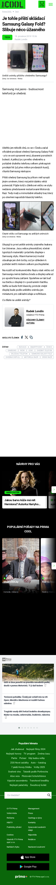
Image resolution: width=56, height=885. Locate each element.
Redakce (32, 839)
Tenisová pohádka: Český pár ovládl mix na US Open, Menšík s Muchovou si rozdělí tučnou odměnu (26, 700)
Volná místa (12, 813)
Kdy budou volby (37, 758)
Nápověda (32, 835)
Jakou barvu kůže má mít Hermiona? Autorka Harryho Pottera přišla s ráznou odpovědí (21, 502)
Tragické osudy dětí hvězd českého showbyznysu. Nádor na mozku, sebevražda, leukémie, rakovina (27, 713)
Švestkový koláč (38, 785)
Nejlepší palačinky (19, 785)
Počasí (22, 758)
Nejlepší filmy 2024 (35, 749)
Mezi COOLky (11, 581)
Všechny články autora (35, 321)
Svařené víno (14, 771)
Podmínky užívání (14, 827)
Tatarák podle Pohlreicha (35, 771)
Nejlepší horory (13, 753)
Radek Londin (21, 39)
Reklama (10, 818)
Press (30, 813)
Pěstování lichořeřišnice (34, 776)
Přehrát (10, 578)
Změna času (44, 753)
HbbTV (10, 822)
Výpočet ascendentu (17, 780)
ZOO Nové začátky (19, 762)
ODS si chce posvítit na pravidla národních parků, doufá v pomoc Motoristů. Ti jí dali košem (27, 684)
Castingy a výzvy (35, 818)
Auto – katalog (38, 762)
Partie (14, 758)
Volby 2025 (39, 767)
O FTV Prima (12, 808)
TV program (29, 753)
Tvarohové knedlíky (39, 780)
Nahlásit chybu (13, 847)
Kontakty (32, 822)
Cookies (10, 835)
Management (33, 808)
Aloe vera (15, 776)
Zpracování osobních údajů (37, 828)
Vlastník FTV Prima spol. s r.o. (15, 841)
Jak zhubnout (17, 749)
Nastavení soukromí (36, 847)
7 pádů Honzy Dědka (21, 767)
